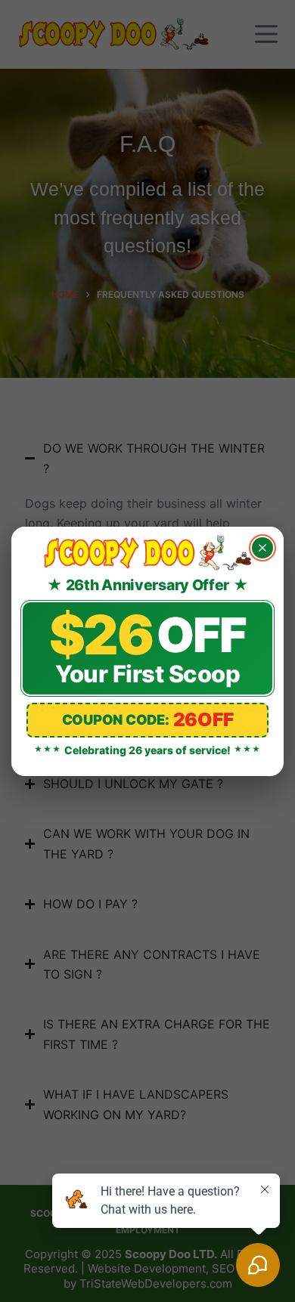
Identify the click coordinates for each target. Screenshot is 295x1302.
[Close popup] (262, 547)
